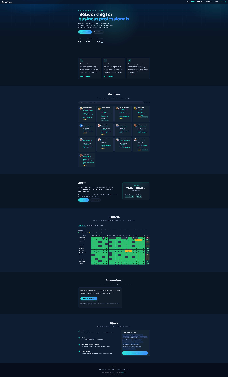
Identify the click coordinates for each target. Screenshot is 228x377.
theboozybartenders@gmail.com (125, 114)
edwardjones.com (123, 133)
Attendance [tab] (82, 225)
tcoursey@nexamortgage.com (143, 146)
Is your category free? (85, 76)
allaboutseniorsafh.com (142, 132)
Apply (202, 1)
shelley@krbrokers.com (124, 146)
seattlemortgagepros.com (142, 148)
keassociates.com (104, 116)
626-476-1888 (86, 159)
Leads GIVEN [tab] (90, 225)
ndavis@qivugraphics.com (106, 145)
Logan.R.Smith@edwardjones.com (125, 132)
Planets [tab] (96, 225)
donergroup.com (141, 115)
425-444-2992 (140, 129)
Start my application (135, 353)
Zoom (198, 1)
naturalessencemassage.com (88, 163)
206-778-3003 (122, 144)
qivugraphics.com (104, 146)
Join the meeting (84, 200)
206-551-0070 (140, 112)
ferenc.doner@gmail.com (142, 113)
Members (193, 1)
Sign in (223, 1)
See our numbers (98, 31)
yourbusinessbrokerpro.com (125, 147)
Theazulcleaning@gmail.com (88, 115)
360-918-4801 (86, 129)
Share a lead (209, 1)
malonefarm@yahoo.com (88, 146)
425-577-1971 (122, 112)
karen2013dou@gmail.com (88, 160)
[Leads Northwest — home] (7, 2)
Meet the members (108, 76)
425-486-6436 (122, 129)
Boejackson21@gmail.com (88, 131)
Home (187, 1)
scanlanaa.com (104, 132)
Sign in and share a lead (89, 298)
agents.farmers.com (87, 147)
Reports (216, 1)
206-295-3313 (104, 112)
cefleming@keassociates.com (106, 114)
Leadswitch (123, 372)
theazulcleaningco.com (87, 117)
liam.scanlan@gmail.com (106, 131)
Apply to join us (95, 200)
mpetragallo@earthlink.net (142, 131)
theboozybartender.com (124, 116)
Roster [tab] (102, 225)
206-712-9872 (86, 113)
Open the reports (132, 74)
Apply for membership (85, 31)
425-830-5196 (104, 129)
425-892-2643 (86, 144)
